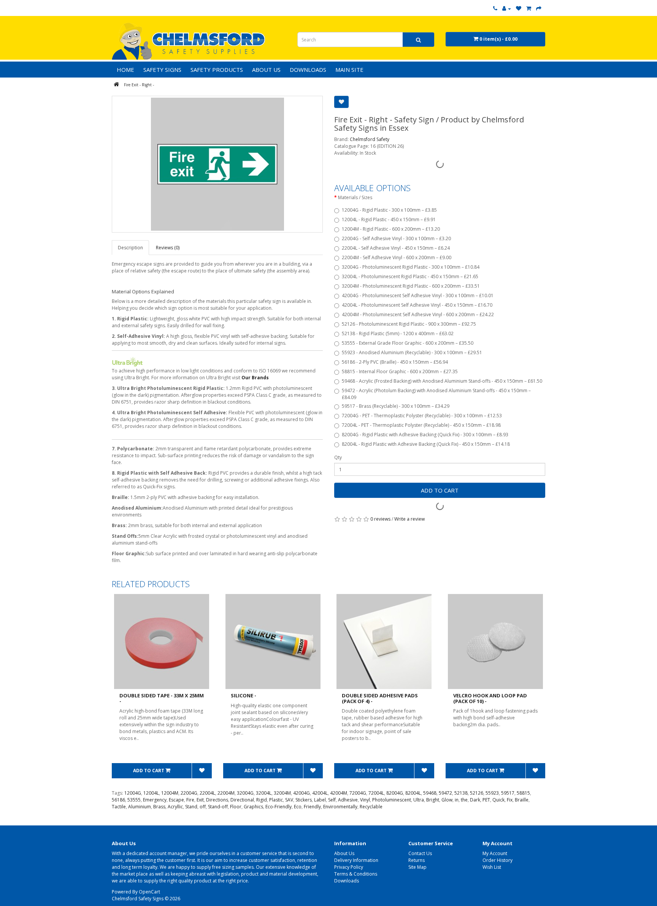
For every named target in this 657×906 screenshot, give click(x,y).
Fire (190, 800)
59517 (507, 793)
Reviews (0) (167, 247)
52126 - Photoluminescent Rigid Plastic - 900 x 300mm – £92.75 (409, 324)
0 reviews (380, 519)
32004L (263, 793)
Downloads (346, 880)
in (457, 800)
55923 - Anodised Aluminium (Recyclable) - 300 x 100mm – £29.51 (412, 352)
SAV (289, 800)
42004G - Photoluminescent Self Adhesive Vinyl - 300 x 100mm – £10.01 (418, 295)
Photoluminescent (391, 800)
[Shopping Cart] (528, 8)
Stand (191, 806)
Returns (416, 860)
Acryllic (175, 806)
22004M (226, 793)
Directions (217, 800)
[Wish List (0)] (518, 8)
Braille (521, 800)
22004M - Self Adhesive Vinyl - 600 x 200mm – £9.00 (396, 257)
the (464, 800)
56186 (118, 800)
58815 (523, 793)
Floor (235, 806)
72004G (357, 793)
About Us (344, 853)
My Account (494, 853)
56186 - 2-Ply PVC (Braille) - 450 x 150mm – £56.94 (395, 362)
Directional (242, 800)
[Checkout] (538, 8)
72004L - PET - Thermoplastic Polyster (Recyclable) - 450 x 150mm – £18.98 (421, 425)
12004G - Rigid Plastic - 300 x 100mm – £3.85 (389, 210)
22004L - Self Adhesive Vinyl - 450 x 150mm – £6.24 (396, 248)
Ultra (418, 800)
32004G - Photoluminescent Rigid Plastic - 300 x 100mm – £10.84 (410, 267)
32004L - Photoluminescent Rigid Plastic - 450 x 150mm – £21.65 (410, 276)
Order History (497, 860)
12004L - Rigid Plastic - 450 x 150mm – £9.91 (389, 219)
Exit (200, 800)
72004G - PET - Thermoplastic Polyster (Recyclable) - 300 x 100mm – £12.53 (422, 415)
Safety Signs (162, 69)
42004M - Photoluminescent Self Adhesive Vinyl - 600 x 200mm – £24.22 (418, 314)
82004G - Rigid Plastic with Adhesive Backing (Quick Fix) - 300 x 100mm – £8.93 (425, 434)
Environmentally (340, 806)
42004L (320, 793)
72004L (376, 793)
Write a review (409, 519)
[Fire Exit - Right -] (217, 164)
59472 (445, 793)
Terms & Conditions (355, 874)
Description (130, 247)
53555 (134, 800)
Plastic (276, 800)
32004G (245, 793)
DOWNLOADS (308, 69)
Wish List (491, 867)
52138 (461, 793)
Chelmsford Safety (369, 139)
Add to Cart (440, 490)
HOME (125, 69)
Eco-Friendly (278, 806)
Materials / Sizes (355, 197)
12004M (169, 793)
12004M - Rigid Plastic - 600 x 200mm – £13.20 (391, 229)
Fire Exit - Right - (139, 84)
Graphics (253, 806)
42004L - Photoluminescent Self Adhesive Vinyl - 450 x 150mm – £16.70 (417, 305)
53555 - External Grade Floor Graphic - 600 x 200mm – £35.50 (407, 343)
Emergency (155, 800)
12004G (132, 793)
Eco (298, 806)
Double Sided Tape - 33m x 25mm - (161, 698)
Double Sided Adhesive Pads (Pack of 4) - (380, 698)
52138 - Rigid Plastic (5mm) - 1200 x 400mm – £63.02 (398, 333)
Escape (176, 800)
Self (332, 800)
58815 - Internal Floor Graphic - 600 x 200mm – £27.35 (400, 371)
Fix (510, 800)
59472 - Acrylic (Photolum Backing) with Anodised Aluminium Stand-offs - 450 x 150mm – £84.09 (436, 394)
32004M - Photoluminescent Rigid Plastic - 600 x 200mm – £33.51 (411, 286)
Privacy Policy (348, 867)
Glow (446, 800)
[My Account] (506, 8)
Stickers (303, 800)
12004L (151, 793)
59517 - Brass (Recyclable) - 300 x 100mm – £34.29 (395, 406)
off (203, 806)
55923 (492, 793)
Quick (498, 800)
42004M (338, 793)
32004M (282, 793)
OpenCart (149, 892)
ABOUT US (266, 69)
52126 (476, 793)
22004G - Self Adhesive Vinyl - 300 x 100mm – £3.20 (396, 238)
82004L (413, 793)
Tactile (119, 806)
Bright (432, 800)
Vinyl (365, 800)
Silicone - (243, 695)
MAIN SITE (349, 69)
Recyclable (371, 806)
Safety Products (216, 69)
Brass (159, 806)
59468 (429, 793)
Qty (338, 457)
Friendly (312, 806)
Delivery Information (356, 860)
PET (486, 800)
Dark (475, 800)
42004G (301, 793)
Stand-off (218, 806)
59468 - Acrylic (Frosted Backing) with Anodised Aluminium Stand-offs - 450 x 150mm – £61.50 (442, 381)
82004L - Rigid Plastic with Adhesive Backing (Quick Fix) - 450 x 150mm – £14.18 (426, 444)
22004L (207, 793)
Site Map (417, 867)
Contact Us (420, 853)
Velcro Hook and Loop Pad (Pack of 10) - (490, 698)
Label (320, 800)
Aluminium (139, 806)
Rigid (261, 800)
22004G (189, 793)
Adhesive (348, 800)
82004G (394, 793)
